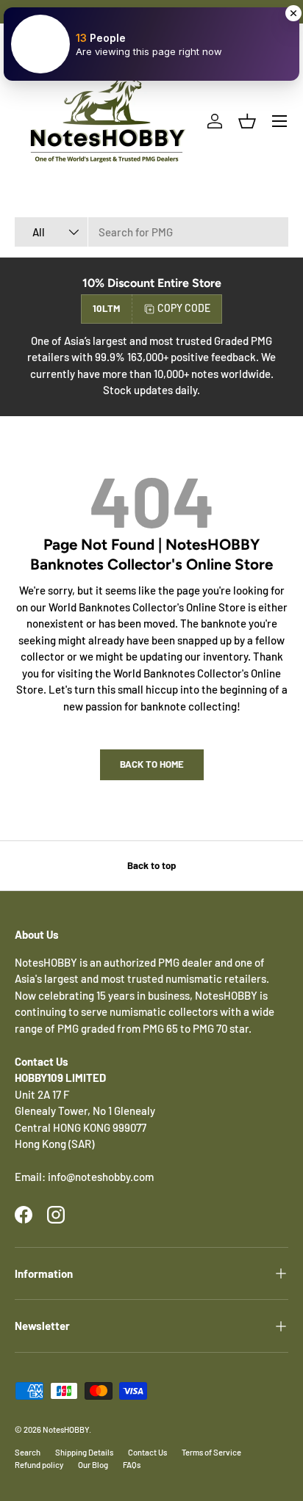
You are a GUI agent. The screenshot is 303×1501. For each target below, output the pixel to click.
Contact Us (147, 1452)
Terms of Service (211, 1452)
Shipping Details (84, 1452)
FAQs (131, 1464)
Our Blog (93, 1464)
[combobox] (151, 232)
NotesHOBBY (66, 1429)
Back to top (151, 865)
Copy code (183, 308)
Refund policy (39, 1464)
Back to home (152, 764)
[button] (247, 121)
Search (27, 1452)
